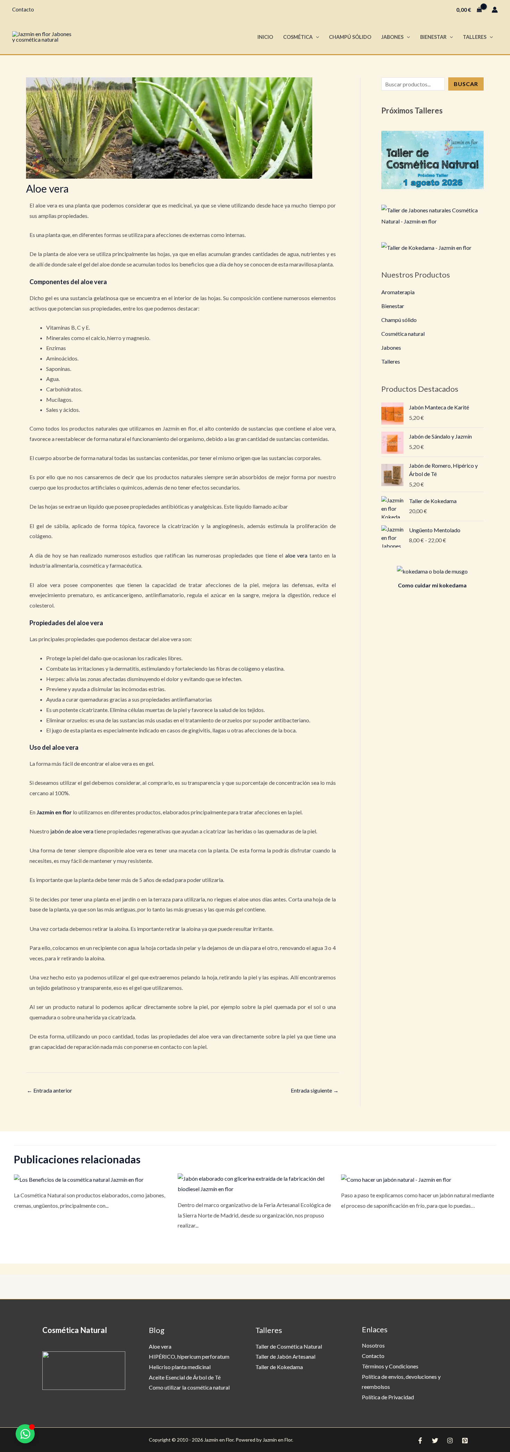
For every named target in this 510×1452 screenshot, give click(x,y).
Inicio (265, 37)
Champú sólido (399, 319)
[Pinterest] (465, 1440)
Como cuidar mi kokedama (432, 585)
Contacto (23, 9)
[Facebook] (420, 1440)
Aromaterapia (398, 292)
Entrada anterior (49, 1090)
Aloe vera (160, 1346)
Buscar (466, 83)
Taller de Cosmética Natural (288, 1346)
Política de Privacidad (388, 1397)
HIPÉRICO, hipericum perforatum (189, 1356)
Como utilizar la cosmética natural (189, 1387)
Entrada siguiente (315, 1090)
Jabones (392, 37)
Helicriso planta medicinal (180, 1367)
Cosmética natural (403, 333)
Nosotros (373, 1345)
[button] (316, 37)
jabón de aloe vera (71, 831)
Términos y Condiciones (390, 1366)
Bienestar (433, 37)
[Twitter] (435, 1440)
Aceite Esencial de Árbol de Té (185, 1377)
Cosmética (298, 37)
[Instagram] (450, 1440)
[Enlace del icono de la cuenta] (495, 10)
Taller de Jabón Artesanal (285, 1356)
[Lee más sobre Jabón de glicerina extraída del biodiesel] (255, 1183)
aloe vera (296, 555)
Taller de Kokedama (279, 1367)
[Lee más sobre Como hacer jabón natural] (396, 1178)
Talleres (474, 37)
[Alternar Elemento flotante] (25, 1433)
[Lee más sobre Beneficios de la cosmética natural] (79, 1178)
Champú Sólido (350, 37)
